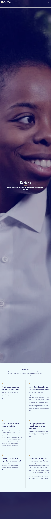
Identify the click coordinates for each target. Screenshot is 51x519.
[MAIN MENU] (48, 2)
